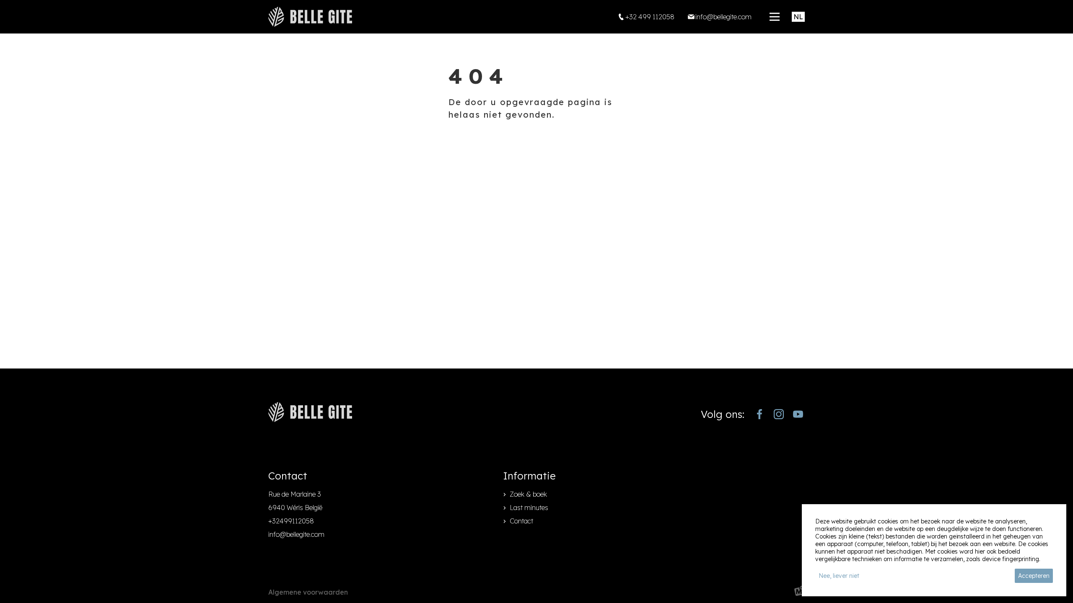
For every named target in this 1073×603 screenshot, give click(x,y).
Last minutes (529, 507)
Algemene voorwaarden (308, 592)
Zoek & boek (528, 494)
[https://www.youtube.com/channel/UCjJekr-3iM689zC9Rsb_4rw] (798, 414)
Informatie (529, 475)
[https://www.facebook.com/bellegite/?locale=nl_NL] (759, 414)
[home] (310, 17)
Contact (521, 521)
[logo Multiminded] (799, 592)
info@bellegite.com (296, 534)
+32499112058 (291, 521)
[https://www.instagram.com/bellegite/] (778, 414)
